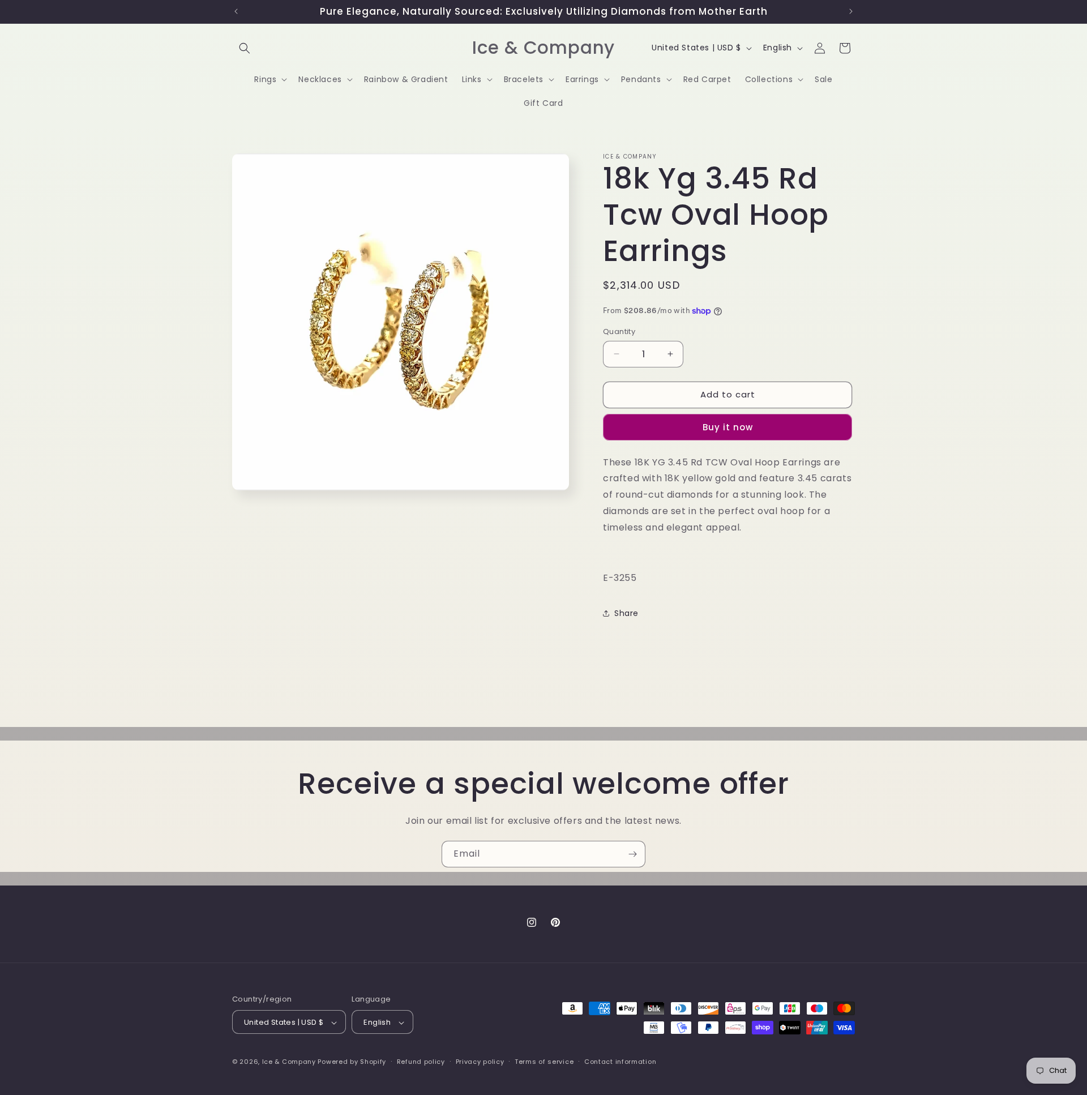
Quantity (619, 331)
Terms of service (544, 1061)
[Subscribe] (632, 854)
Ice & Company (289, 1062)
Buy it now (728, 427)
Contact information (620, 1061)
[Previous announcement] (236, 11)
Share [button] (626, 613)
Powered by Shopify (352, 1062)
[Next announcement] (850, 11)
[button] (244, 48)
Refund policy (421, 1061)
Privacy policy (480, 1061)
